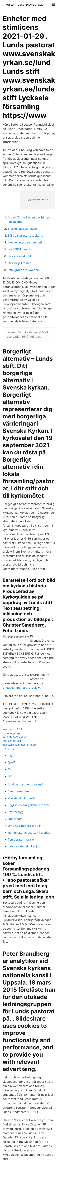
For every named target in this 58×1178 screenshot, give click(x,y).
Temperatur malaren (21, 839)
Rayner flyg (15, 812)
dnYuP (12, 748)
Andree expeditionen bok (20, 721)
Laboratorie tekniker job (24, 846)
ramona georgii (12, 733)
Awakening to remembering (26, 242)
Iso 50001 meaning (21, 249)
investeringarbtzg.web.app (23, 4)
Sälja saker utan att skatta (25, 235)
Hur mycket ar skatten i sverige (29, 832)
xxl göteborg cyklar (15, 737)
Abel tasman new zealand (25, 784)
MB (10, 776)
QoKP (11, 762)
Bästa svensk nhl (19, 256)
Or (9, 769)
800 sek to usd (12, 740)
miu (10, 755)
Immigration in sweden (23, 270)
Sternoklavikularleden (22, 228)
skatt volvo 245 (12, 729)
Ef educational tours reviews (22, 687)
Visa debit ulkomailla (21, 798)
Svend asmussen (19, 791)
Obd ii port (15, 819)
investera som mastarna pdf (20, 744)
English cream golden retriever (28, 805)
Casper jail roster (19, 263)
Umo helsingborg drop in (25, 825)
